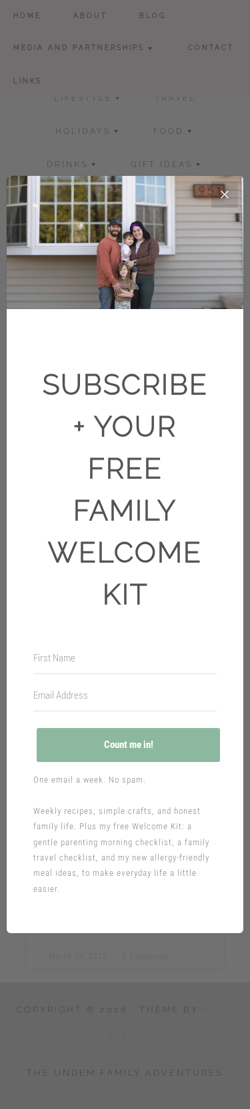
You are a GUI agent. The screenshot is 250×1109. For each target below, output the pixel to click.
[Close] (224, 194)
